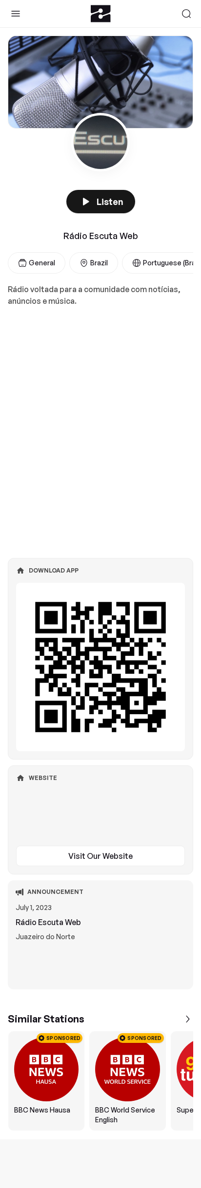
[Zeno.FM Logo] (101, 13)
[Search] (186, 13)
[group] (100, 1081)
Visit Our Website (100, 856)
